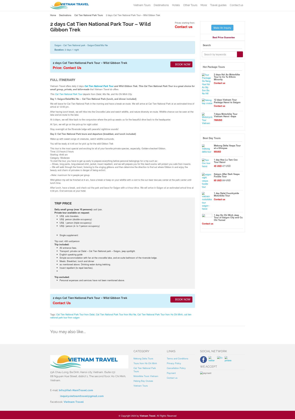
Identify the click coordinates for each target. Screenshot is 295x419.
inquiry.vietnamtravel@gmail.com (82, 396)
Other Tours (190, 5)
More (204, 5)
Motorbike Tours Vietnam (146, 376)
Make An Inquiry (222, 27)
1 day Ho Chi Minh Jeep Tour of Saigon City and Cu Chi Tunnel (228, 217)
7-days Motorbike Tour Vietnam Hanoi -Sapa (225, 115)
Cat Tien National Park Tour (99, 86)
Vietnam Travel (74, 401)
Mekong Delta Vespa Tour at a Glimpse (227, 146)
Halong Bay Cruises (143, 380)
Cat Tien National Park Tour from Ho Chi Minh (160, 314)
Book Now (182, 64)
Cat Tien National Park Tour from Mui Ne (116, 314)
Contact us (236, 5)
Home (53, 15)
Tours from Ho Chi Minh (145, 363)
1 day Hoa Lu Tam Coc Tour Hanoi (226, 161)
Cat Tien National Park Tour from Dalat (75, 314)
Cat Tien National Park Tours (88, 15)
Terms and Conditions (177, 358)
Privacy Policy (174, 363)
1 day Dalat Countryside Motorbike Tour (226, 194)
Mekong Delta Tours (143, 358)
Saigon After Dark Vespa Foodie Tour (227, 175)
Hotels (176, 5)
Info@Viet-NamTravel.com (76, 390)
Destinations (161, 5)
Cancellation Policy (176, 368)
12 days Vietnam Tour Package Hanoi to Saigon (227, 101)
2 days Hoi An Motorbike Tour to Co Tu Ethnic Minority (227, 77)
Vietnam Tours (141, 5)
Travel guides (218, 5)
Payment (171, 373)
